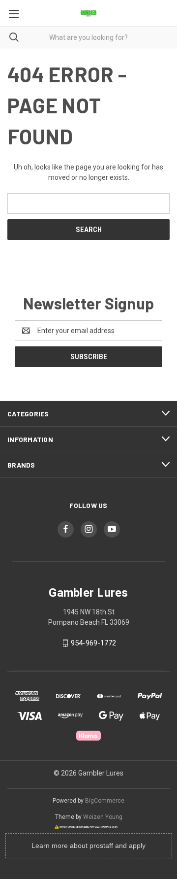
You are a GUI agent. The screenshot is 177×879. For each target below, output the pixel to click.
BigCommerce (104, 800)
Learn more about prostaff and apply (88, 845)
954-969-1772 (93, 643)
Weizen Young (102, 816)
